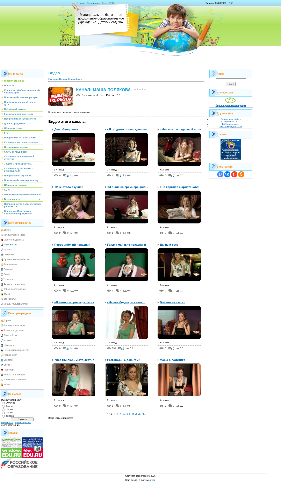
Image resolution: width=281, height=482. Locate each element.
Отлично (10, 402)
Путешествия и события (16, 259)
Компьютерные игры (14, 235)
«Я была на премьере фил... (127, 187)
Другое (7, 230)
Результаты (7, 422)
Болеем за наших (172, 302)
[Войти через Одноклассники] (241, 174)
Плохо (9, 412)
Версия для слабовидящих (231, 105)
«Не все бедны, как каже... (126, 302)
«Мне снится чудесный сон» (180, 129)
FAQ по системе (230, 124)
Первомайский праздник (72, 244)
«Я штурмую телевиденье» (127, 129)
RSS (111, 3)
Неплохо (10, 409)
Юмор (6, 294)
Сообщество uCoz (230, 121)
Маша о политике (172, 359)
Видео (62, 79)
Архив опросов (23, 422)
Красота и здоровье (13, 239)
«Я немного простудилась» (74, 302)
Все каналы (9, 299)
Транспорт (8, 279)
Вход (104, 3)
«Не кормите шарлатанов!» (180, 187)
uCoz (153, 480)
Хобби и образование (14, 289)
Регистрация (93, 3)
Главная (81, 3)
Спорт (6, 274)
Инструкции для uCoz (230, 126)
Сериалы (8, 269)
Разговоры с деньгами (123, 359)
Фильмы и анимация (14, 284)
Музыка (7, 249)
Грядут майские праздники (126, 244)
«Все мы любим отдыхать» (74, 359)
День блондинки (66, 129)
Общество (8, 254)
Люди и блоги (10, 244)
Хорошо (10, 406)
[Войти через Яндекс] (234, 174)
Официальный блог (231, 119)
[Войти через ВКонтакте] (227, 174)
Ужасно (10, 416)
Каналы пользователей (15, 304)
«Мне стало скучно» (68, 187)
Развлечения (10, 264)
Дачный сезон (170, 244)
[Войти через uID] (220, 174)
